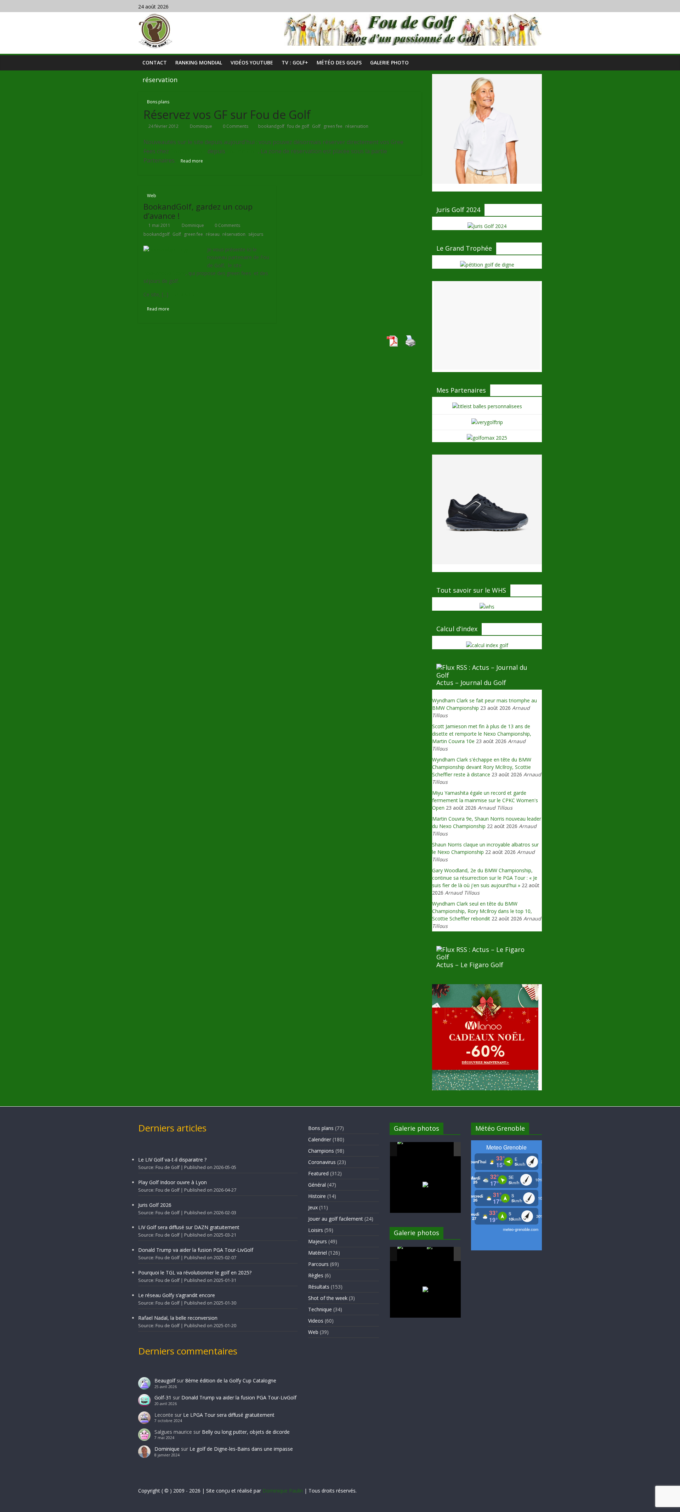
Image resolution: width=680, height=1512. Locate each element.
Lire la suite (183, 294)
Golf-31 (162, 1397)
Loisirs (315, 1230)
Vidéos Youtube (252, 62)
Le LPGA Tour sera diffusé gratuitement (228, 1414)
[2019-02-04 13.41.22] (411, 1149)
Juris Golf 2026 (154, 1205)
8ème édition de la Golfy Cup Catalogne (230, 1380)
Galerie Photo (389, 62)
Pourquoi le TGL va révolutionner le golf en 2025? (194, 1272)
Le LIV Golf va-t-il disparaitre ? (172, 1159)
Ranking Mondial (198, 62)
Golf (316, 126)
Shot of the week (327, 1298)
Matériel (317, 1252)
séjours (255, 234)
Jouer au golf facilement (335, 1218)
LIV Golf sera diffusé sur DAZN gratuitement (188, 1227)
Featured (318, 1173)
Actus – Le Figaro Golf (469, 964)
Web (151, 196)
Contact (154, 62)
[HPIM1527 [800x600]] (411, 1254)
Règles (315, 1275)
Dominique (201, 126)
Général (317, 1184)
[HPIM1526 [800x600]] (441, 1254)
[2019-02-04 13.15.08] (441, 1150)
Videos (315, 1320)
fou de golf (298, 126)
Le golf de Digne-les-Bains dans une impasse (241, 1448)
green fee (332, 126)
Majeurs (317, 1241)
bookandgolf (271, 126)
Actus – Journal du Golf (471, 682)
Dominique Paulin (282, 1490)
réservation (356, 126)
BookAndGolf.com (164, 273)
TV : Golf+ (295, 62)
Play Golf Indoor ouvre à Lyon (172, 1182)
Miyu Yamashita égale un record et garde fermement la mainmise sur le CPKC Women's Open (485, 800)
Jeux (313, 1207)
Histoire (317, 1196)
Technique (320, 1309)
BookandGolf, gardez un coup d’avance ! (198, 211)
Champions (321, 1150)
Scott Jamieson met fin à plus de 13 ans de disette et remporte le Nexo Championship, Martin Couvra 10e (481, 733)
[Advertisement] (487, 325)
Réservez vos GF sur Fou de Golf (227, 114)
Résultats (318, 1286)
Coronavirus (322, 1162)
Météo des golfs (339, 62)
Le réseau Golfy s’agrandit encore (176, 1295)
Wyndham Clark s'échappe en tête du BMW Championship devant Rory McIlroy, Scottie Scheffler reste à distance (481, 767)
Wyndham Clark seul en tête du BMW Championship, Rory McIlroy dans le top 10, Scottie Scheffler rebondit (482, 911)
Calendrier (319, 1139)
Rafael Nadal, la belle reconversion (177, 1317)
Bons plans (158, 102)
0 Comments (235, 126)
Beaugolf (164, 1380)
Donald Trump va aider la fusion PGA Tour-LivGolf (195, 1249)
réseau (213, 234)
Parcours (318, 1264)
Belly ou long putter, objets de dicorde (246, 1431)
